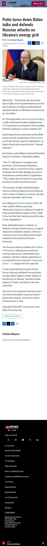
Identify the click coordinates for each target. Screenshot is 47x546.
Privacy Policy (10, 527)
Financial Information (13, 523)
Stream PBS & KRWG (13, 451)
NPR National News (12, 316)
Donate (39, 4)
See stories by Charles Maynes (16, 340)
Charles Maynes (16, 40)
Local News (9, 482)
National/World (10, 492)
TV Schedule (9, 461)
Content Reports (11, 525)
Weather (8, 508)
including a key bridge (12, 235)
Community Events (12, 456)
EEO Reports (9, 521)
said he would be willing (32, 119)
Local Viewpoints (11, 497)
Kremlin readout (24, 203)
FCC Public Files (11, 519)
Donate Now (9, 503)
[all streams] (44, 543)
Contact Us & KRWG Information (17, 477)
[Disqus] (23, 387)
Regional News (10, 487)
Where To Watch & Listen (14, 471)
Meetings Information (13, 517)
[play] (3, 543)
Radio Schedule (11, 466)
